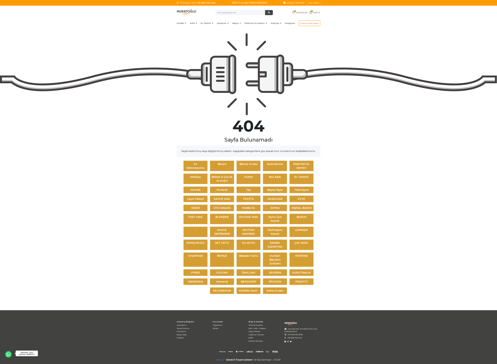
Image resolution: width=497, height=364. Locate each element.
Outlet (248, 176)
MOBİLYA (248, 207)
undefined (195, 255)
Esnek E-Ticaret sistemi (235, 360)
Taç (248, 189)
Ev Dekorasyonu (196, 165)
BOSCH (301, 217)
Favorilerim (181, 331)
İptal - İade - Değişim (257, 328)
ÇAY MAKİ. (301, 242)
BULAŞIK (275, 176)
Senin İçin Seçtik (275, 218)
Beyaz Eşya (275, 189)
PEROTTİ (301, 281)
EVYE (301, 198)
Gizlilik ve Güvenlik (256, 335)
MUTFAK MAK (248, 217)
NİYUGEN (275, 281)
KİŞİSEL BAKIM (301, 207)
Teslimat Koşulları (255, 325)
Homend (222, 281)
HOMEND (301, 255)
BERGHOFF (248, 281)
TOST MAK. (195, 217)
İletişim (216, 328)
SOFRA (275, 207)
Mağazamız (217, 325)
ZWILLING (248, 272)
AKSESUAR (275, 198)
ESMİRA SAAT (248, 290)
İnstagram (290, 23)
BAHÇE (222, 255)
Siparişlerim (182, 325)
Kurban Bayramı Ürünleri (275, 259)
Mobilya (275, 23)
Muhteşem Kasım (275, 231)
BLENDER (222, 217)
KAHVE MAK (222, 198)
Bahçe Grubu (248, 164)
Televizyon (301, 189)
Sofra (192, 23)
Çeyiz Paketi (195, 198)
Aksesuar (221, 23)
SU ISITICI (248, 242)
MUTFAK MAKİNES (248, 231)
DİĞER (195, 207)
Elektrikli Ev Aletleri (254, 23)
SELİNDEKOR (222, 290)
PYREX (195, 272)
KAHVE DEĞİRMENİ (222, 231)
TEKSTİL (248, 198)
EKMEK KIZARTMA (275, 244)
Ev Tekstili (206, 23)
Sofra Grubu (275, 290)
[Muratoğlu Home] (186, 12)
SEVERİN (275, 272)
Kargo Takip (182, 335)
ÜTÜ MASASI (222, 207)
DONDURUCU (195, 242)
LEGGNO (222, 272)
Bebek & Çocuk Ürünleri (222, 178)
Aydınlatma (275, 164)
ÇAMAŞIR (301, 229)
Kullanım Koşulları (255, 341)
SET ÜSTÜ (222, 242)
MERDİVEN (195, 281)
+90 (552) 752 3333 (206, 3)
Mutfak (180, 23)
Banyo (235, 23)
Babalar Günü (248, 255)
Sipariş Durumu (183, 328)
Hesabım (180, 338)
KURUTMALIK (301, 272)
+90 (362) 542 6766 (295, 334)
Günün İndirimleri (309, 23)
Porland (222, 189)
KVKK (250, 338)
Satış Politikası (254, 331)
